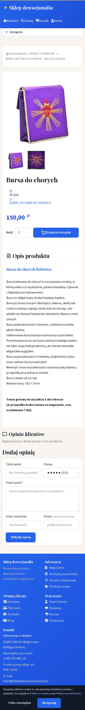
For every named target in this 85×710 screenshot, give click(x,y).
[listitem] (15, 160)
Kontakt (13, 614)
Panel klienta (58, 602)
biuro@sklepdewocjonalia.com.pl (25, 681)
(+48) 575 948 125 (14, 658)
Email (59, 516)
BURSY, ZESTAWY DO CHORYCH (24, 59)
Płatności (14, 608)
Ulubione (55, 608)
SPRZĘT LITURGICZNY (42, 54)
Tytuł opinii (13, 464)
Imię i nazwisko (16, 516)
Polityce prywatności (68, 694)
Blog (11, 620)
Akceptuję (49, 703)
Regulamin (56, 568)
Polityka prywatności (63, 574)
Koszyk (54, 614)
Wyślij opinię (22, 537)
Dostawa (14, 602)
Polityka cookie (59, 586)
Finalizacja (56, 620)
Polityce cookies (40, 694)
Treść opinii (14, 483)
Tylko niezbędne (19, 703)
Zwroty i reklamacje (62, 580)
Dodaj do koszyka (58, 232)
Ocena (48, 464)
